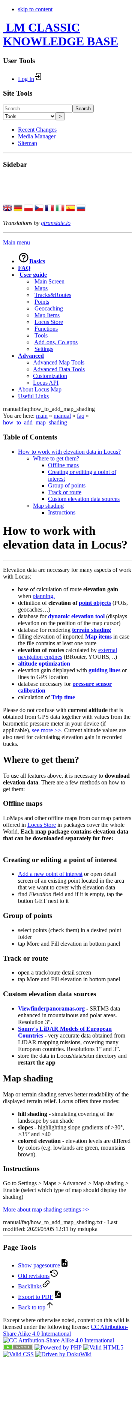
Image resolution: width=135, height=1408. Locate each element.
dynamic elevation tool (76, 616)
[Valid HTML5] (103, 1347)
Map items (98, 636)
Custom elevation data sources (84, 499)
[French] (49, 208)
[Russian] (81, 208)
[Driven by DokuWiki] (63, 1354)
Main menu (16, 242)
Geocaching (48, 308)
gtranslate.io (55, 223)
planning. (44, 596)
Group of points (67, 485)
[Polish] (28, 208)
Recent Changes (37, 129)
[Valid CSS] (18, 1354)
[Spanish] (70, 208)
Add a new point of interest (50, 874)
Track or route (64, 492)
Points (41, 301)
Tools (41, 335)
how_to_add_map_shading (35, 422)
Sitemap (27, 143)
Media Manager (37, 136)
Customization (50, 376)
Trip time (63, 697)
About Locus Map (40, 389)
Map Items (47, 315)
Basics (37, 261)
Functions (46, 328)
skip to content (35, 9)
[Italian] (60, 208)
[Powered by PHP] (58, 1347)
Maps (41, 288)
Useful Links (33, 396)
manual (62, 415)
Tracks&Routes (52, 295)
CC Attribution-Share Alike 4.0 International (65, 1330)
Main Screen (49, 281)
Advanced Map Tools (58, 362)
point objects (95, 603)
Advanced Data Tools (59, 369)
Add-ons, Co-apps (56, 342)
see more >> (46, 730)
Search (83, 108)
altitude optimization (44, 663)
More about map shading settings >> (46, 1209)
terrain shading (91, 630)
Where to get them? (56, 458)
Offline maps (63, 465)
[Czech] (39, 208)
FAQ (24, 268)
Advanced (31, 355)
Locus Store (48, 322)
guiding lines (104, 670)
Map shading (48, 505)
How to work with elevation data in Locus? (69, 451)
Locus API (45, 382)
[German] (18, 208)
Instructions (61, 512)
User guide (33, 274)
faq (80, 415)
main (42, 415)
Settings (43, 349)
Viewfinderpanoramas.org (51, 1008)
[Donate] (18, 1347)
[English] (7, 208)
